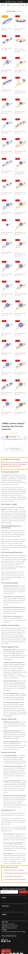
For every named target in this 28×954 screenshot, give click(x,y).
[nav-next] (25, 437)
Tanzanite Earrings (6, 462)
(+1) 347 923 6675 (9, 924)
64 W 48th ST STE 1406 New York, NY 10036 (13, 932)
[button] (20, 5)
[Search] (5, 5)
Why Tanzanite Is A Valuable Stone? (14, 876)
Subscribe (24, 892)
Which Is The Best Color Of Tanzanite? (14, 870)
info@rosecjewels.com (11, 928)
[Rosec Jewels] (13, 5)
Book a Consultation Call (9, 936)
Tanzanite (3, 555)
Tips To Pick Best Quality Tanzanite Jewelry (15, 879)
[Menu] (1, 5)
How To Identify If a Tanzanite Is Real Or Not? (16, 873)
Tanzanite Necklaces (17, 462)
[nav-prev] (2, 437)
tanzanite (5, 475)
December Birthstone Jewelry (13, 466)
